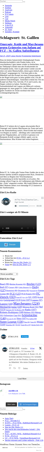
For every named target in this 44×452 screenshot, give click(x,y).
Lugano (36, 300)
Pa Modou (20, 310)
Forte (19, 297)
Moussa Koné (31, 307)
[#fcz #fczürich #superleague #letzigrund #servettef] (22, 399)
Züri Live (5, 447)
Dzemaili (34, 290)
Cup (6, 19)
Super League (11, 321)
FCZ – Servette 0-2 (12, 421)
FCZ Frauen (29, 294)
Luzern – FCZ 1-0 (12, 425)
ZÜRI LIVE (14, 348)
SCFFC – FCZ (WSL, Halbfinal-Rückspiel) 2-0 (23, 423)
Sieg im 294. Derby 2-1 (22, 262)
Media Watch (10, 21)
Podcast (8, 12)
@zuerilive (24, 348)
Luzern (6, 303)
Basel (4, 284)
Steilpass (8, 23)
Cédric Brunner (25, 287)
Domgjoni (12, 290)
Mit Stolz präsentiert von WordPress (24, 447)
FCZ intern (9, 14)
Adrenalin (9, 27)
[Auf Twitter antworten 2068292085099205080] (10, 368)
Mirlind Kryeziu (11, 306)
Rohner (29, 312)
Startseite (8, 5)
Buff (4, 287)
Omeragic (10, 310)
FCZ (15, 293)
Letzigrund (12, 300)
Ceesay (13, 287)
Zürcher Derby (37, 325)
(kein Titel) (9, 418)
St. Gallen (32, 319)
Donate (12, 245)
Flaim (7, 265)
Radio (30, 309)
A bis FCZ (9, 25)
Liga (6, 16)
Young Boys (26, 325)
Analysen (8, 10)
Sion (22, 318)
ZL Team (8, 30)
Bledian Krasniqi (18, 284)
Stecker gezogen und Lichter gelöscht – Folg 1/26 (24, 440)
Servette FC (11, 318)
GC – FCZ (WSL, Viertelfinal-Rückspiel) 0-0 (22, 438)
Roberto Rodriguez (12, 312)
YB (17, 325)
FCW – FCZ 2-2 (23, 258)
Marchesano (26, 303)
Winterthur (10, 325)
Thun (27, 322)
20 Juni (32, 348)
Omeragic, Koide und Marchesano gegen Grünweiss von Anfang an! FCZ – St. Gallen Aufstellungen (21, 47)
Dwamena (23, 290)
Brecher (34, 283)
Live (26, 300)
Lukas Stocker (16, 56)
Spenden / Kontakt (12, 32)
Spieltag (8, 8)
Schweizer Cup (12, 315)
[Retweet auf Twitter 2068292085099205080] (15, 368)
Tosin (33, 322)
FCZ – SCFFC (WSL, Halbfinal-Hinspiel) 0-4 (23, 434)
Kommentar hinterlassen (31, 56)
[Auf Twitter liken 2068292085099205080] (20, 368)
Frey (25, 297)
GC (32, 297)
